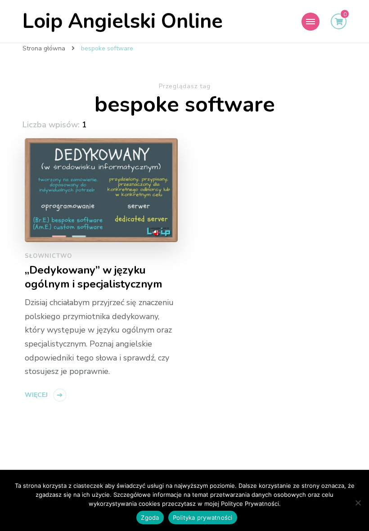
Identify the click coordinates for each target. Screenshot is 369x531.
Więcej (36, 395)
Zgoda (150, 517)
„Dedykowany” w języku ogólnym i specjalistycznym (93, 277)
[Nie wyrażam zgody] (357, 502)
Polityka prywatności (203, 517)
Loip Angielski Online (122, 21)
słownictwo (48, 256)
